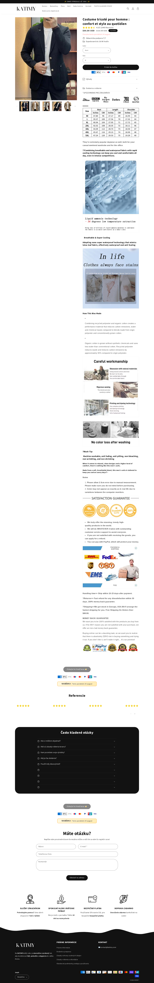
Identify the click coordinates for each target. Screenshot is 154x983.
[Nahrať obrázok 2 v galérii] (35, 106)
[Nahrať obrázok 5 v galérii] (67, 106)
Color (84, 46)
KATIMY (136, 980)
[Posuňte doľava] (17, 106)
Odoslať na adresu (77, 877)
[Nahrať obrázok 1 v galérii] (24, 106)
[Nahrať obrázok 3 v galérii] (46, 106)
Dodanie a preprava (64, 952)
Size (84, 56)
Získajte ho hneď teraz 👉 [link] (77, 669)
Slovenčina (20, 977)
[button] (127, 8)
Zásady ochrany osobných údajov (69, 956)
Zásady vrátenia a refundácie (67, 959)
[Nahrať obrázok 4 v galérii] (57, 106)
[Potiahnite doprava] (75, 106)
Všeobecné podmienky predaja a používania (73, 964)
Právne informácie (63, 948)
